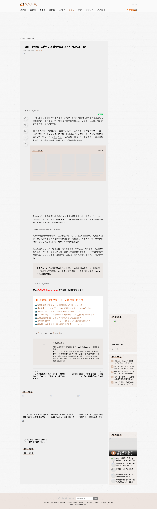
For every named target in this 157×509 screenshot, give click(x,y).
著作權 (75, 502)
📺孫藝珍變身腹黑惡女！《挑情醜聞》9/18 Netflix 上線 (58, 305)
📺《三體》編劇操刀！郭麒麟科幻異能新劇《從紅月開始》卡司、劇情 (64, 314)
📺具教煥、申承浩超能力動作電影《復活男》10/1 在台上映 (60, 324)
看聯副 (33, 10)
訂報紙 (96, 502)
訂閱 (95, 498)
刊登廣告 (46, 502)
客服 (56, 502)
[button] (25, 131)
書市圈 (43, 10)
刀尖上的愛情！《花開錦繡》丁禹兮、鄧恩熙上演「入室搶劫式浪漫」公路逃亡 (124, 383)
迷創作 (62, 10)
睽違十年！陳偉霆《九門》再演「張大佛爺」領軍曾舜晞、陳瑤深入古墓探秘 (124, 372)
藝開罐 (52, 10)
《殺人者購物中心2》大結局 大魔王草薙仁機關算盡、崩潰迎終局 (124, 378)
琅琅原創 (90, 10)
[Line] (25, 124)
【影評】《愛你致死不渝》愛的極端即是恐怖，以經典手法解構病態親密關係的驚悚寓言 (35, 416)
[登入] (133, 4)
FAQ (52, 502)
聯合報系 (89, 502)
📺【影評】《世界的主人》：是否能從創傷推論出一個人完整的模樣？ (64, 308)
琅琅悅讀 (22, 38)
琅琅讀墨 (101, 10)
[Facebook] (25, 118)
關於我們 (103, 502)
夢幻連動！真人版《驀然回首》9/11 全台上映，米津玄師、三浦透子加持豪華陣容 (63, 416)
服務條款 (69, 502)
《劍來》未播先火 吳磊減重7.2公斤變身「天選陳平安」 (124, 362)
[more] (100, 150)
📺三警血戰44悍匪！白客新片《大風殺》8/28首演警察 (58, 317)
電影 (33, 38)
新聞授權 (62, 502)
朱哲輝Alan (39, 50)
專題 (80, 10)
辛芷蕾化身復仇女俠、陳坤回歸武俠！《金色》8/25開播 (124, 367)
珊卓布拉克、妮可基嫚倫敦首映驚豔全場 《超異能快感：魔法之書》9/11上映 (91, 416)
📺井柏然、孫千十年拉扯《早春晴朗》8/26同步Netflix (58, 311)
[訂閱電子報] (131, 9)
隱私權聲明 (81, 502)
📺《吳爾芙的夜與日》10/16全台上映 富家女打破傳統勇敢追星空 (63, 321)
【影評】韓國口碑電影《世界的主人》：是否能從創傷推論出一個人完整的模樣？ (35, 442)
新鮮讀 (23, 10)
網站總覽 (110, 502)
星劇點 (72, 10)
